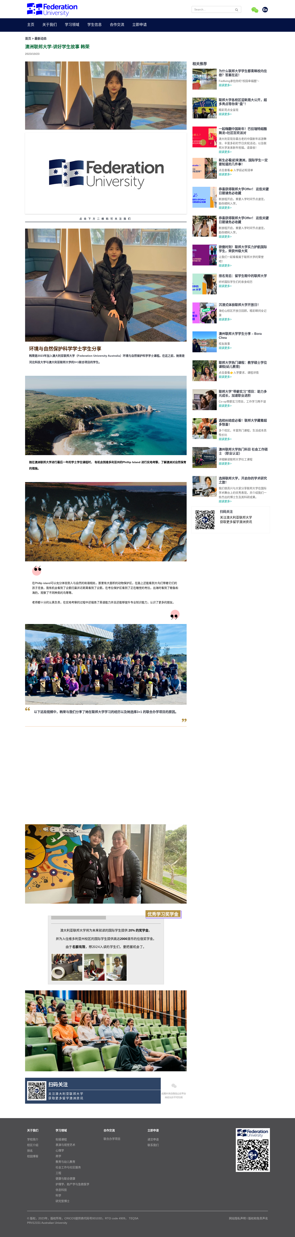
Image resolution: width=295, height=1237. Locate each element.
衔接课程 (61, 1139)
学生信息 (94, 25)
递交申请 (153, 1139)
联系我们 (153, 1145)
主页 (30, 25)
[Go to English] (265, 10)
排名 (30, 1150)
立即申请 (139, 25)
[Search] (237, 10)
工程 (58, 1173)
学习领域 (72, 25)
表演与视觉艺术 (65, 1144)
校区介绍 (32, 1145)
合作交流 (117, 25)
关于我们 (49, 25)
